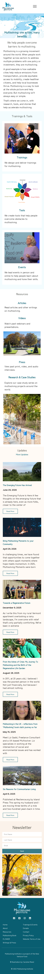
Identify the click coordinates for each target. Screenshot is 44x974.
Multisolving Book (9, 935)
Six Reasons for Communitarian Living (19, 789)
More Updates (22, 454)
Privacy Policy (28, 935)
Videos (22, 318)
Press (22, 362)
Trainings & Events (30, 924)
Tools (22, 210)
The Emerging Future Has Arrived (17, 485)
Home (5, 924)
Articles (22, 303)
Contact (26, 931)
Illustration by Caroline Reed (23, 962)
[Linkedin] (30, 918)
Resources (22, 294)
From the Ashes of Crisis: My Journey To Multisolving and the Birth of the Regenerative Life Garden (20, 665)
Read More (10, 511)
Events (22, 267)
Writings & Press (9, 942)
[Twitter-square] (19, 918)
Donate (26, 928)
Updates (22, 450)
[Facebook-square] (14, 918)
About (5, 928)
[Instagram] (24, 918)
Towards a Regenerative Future (16, 602)
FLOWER (6, 939)
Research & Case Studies (22, 377)
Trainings (22, 157)
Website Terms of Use (31, 939)
